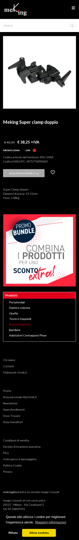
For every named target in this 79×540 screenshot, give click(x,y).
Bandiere (14, 330)
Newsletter (10, 403)
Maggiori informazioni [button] (50, 522)
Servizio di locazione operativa (22, 446)
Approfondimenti (14, 409)
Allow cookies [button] (39, 532)
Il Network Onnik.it (15, 372)
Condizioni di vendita (16, 440)
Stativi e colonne (19, 307)
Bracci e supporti (19, 324)
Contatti (8, 366)
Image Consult (50, 492)
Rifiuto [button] (13, 532)
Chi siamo (9, 360)
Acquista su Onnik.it (22, 173)
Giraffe (13, 313)
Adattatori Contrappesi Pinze (27, 335)
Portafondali (17, 302)
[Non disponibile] (34, 150)
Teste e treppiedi (20, 318)
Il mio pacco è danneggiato (20, 459)
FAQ (6, 453)
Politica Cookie (12, 465)
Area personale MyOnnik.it (20, 397)
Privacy (7, 471)
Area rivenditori (13, 422)
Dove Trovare (11, 415)
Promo (7, 390)
